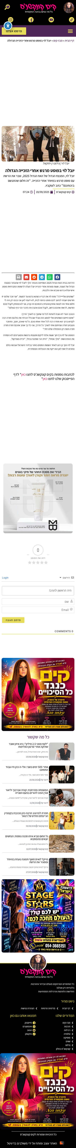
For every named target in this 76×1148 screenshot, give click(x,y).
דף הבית (69, 40)
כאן (23, 374)
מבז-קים (58, 40)
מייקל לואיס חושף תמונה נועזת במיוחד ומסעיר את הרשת (27, 860)
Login (5, 577)
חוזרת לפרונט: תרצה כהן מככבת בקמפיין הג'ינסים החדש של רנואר (26, 814)
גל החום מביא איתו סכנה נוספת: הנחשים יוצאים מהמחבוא (26, 837)
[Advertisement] (38, 84)
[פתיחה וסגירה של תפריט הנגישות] (8, 25)
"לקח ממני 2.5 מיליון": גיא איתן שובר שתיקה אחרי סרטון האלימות (28, 745)
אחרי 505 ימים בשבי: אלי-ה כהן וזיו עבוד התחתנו (27, 768)
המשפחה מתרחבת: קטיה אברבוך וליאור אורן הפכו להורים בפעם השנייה (27, 791)
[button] (70, 31)
